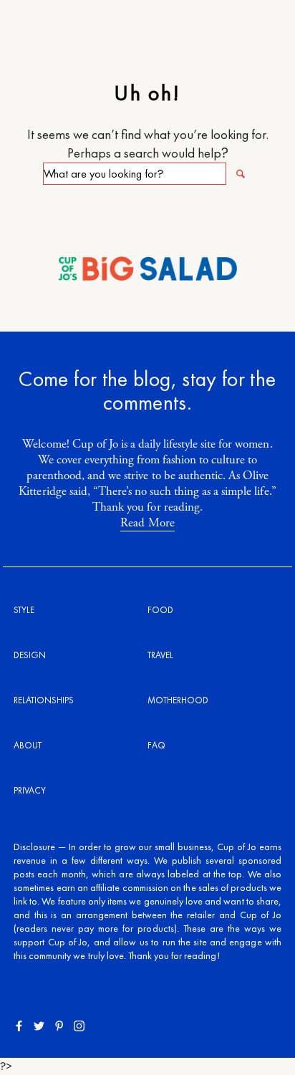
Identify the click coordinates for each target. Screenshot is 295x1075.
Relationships (44, 700)
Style (24, 610)
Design (30, 655)
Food (160, 610)
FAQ (156, 745)
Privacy (30, 790)
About (28, 745)
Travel (160, 655)
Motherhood (178, 700)
